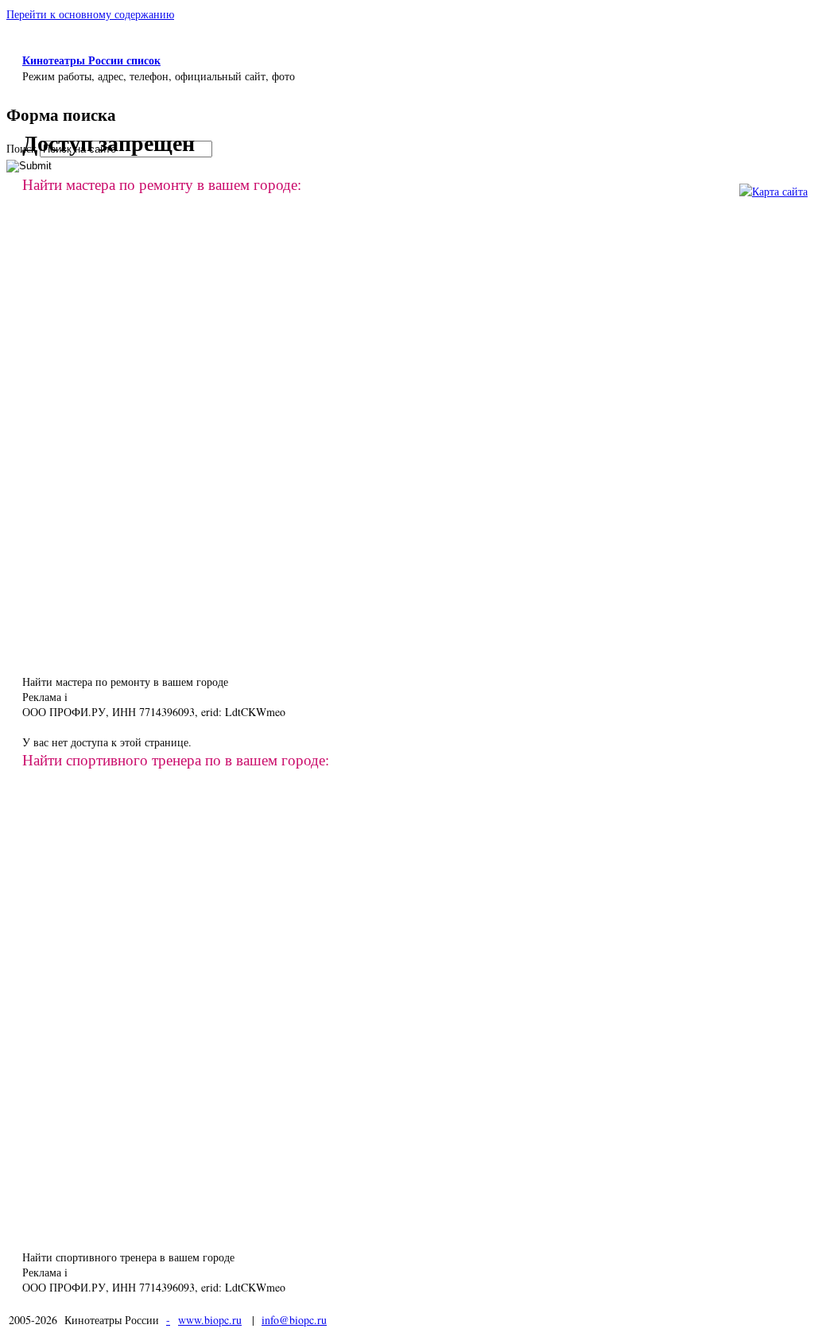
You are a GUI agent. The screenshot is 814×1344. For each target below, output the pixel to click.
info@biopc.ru (294, 1319)
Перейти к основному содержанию (90, 13)
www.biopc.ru (210, 1319)
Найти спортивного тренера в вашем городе (128, 1257)
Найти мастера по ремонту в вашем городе (125, 681)
